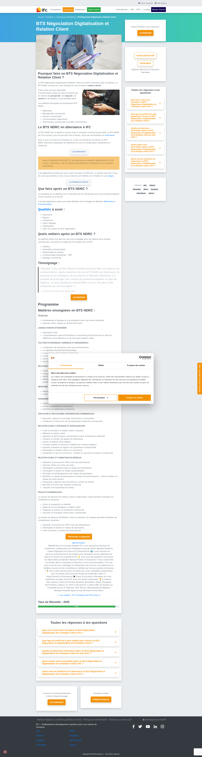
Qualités (44, 209)
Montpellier (137, 189)
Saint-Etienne (75, 740)
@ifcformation (78, 543)
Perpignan (154, 189)
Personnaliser (99, 398)
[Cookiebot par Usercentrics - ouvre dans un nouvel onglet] (141, 357)
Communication (45, 204)
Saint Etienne (141, 193)
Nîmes (146, 189)
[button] (79, 631)
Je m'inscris (145, 33)
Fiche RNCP (145, 63)
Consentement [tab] (66, 365)
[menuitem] (56, 9)
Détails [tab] (101, 365)
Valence (151, 193)
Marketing (108, 201)
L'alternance (57, 702)
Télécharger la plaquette (79, 536)
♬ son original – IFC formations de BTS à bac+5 (78, 595)
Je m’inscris (79, 297)
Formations (50, 17)
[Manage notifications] (5, 752)
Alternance (109, 135)
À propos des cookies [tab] (136, 365)
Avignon (152, 185)
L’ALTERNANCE (79, 151)
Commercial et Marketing (65, 17)
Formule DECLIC (101, 699)
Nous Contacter (145, 55)
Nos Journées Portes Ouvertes (200, 378)
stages (111, 176)
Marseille (40, 740)
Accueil (40, 17)
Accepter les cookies (134, 398)
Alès (145, 185)
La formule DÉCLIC (79, 182)
